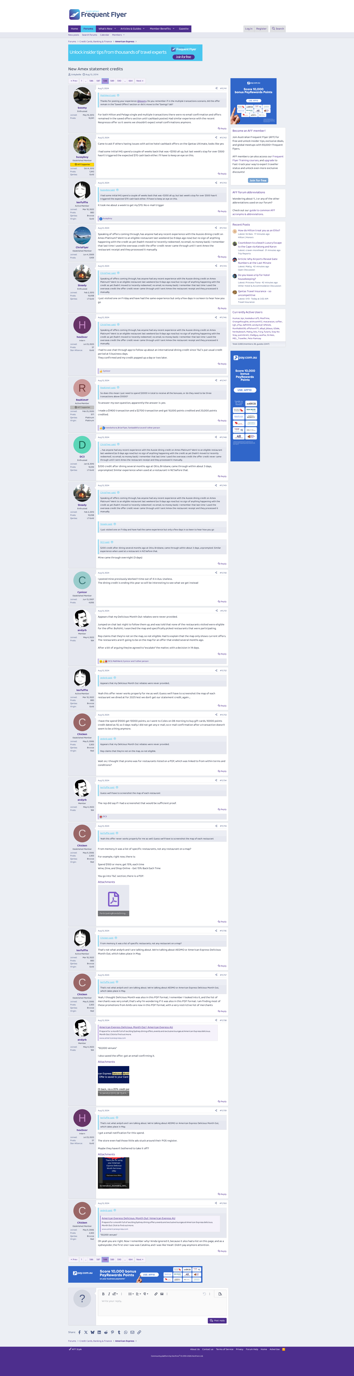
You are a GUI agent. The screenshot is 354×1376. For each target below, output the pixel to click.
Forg (260, 332)
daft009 (247, 325)
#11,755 (223, 826)
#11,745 (223, 266)
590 (119, 81)
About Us (195, 1349)
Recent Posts (241, 224)
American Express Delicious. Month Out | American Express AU (136, 1027)
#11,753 (223, 715)
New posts (73, 35)
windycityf (257, 325)
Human (236, 318)
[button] (115, 28)
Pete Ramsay (254, 338)
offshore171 (253, 328)
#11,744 (223, 228)
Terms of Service (224, 1349)
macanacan (269, 322)
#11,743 (223, 183)
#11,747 (223, 380)
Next (138, 81)
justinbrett (243, 335)
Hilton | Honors (246, 237)
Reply (223, 129)
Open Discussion (246, 270)
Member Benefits (160, 29)
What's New (105, 29)
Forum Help (252, 1349)
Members (117, 35)
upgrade (269, 160)
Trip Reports (244, 254)
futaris (267, 332)
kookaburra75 (252, 318)
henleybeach (238, 332)
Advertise (275, 1349)
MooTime (264, 318)
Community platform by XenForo (177, 1356)
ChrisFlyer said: (108, 273)
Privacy (239, 1349)
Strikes (270, 335)
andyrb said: (106, 678)
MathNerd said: (108, 95)
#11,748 (223, 437)
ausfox (262, 335)
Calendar (104, 35)
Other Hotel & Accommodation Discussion (259, 286)
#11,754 (223, 780)
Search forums (89, 35)
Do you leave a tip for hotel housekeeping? (254, 277)
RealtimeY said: (108, 388)
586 (91, 81)
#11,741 (223, 88)
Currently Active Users (247, 312)
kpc (242, 318)
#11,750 (223, 573)
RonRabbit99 (239, 328)
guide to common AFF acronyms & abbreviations (253, 212)
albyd (262, 328)
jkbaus (269, 328)
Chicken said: (106, 938)
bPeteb (267, 325)
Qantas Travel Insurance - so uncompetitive (254, 293)
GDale (276, 328)
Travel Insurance (246, 302)
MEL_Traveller (239, 338)
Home (74, 29)
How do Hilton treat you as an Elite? (259, 230)
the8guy (254, 335)
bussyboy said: (107, 190)
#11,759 (223, 1110)
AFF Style (76, 1349)
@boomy (141, 101)
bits (255, 332)
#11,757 (223, 975)
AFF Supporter (83, 164)
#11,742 (223, 137)
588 (105, 81)
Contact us (207, 1349)
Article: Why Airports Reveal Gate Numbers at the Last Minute (257, 261)
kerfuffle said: (107, 787)
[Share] (216, 88)
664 (131, 81)
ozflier (278, 322)
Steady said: (106, 524)
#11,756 (223, 931)
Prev (75, 81)
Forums (88, 29)
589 (112, 81)
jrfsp (239, 325)
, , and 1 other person (132, 427)
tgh (234, 325)
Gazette (184, 29)
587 (98, 81)
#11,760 (223, 1203)
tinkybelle (76, 75)
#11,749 (223, 485)
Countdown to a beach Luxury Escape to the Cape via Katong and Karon (260, 245)
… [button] (85, 81)
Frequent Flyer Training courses (258, 158)
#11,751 (223, 611)
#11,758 (223, 1020)
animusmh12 (255, 322)
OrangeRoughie (240, 322)
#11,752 (223, 670)
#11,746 (223, 317)
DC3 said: (105, 542)
